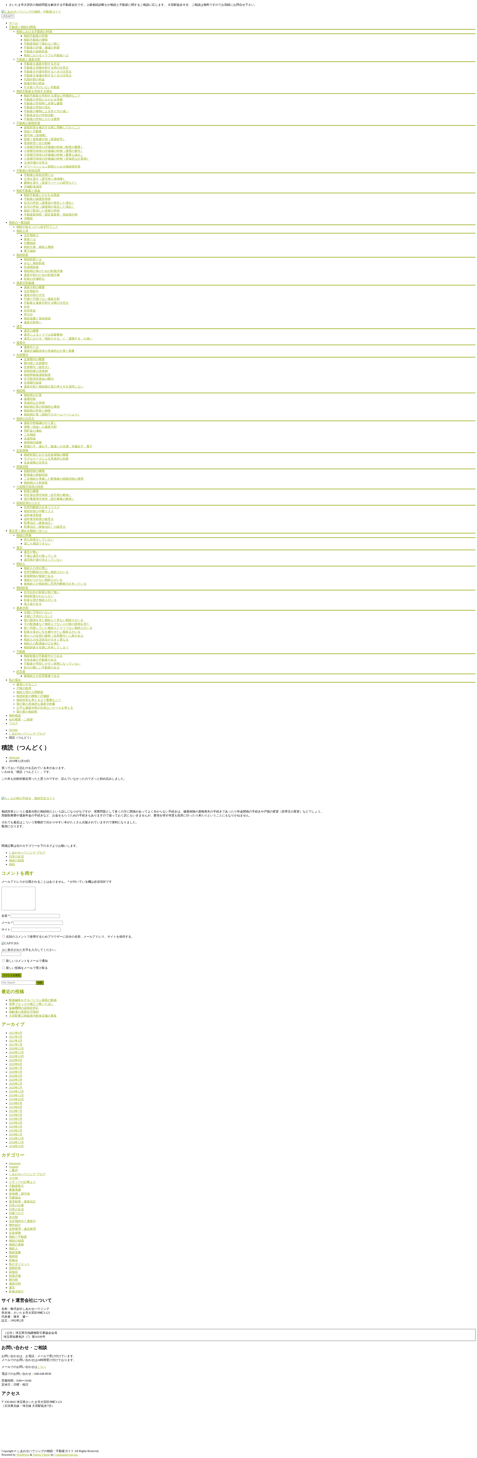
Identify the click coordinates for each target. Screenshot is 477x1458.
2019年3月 (15, 1126)
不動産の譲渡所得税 (37, 199)
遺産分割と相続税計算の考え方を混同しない (53, 386)
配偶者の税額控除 (36, 474)
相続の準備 (23, 535)
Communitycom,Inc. (66, 1454)
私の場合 (15, 679)
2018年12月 (16, 1138)
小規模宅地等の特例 (29, 486)
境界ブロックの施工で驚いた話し (31, 1004)
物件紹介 (15, 1225)
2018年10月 (16, 1146)
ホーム (13, 23)
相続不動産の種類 (36, 39)
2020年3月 (15, 1079)
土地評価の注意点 (36, 162)
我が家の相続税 (26, 711)
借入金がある (33, 603)
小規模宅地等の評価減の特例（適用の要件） (53, 150)
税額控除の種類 (34, 471)
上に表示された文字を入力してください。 (29, 949)
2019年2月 (15, 1130)
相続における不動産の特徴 (34, 31)
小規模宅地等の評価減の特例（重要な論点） (53, 154)
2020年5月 (15, 1072)
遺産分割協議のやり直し (40, 422)
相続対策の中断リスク (39, 511)
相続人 (20, 563)
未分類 (13, 1217)
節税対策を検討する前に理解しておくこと (52, 127)
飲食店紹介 (16, 1291)
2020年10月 (16, 1056)
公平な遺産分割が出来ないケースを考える (44, 707)
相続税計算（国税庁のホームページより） (52, 414)
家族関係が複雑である (39, 576)
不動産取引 (16, 1185)
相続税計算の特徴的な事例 (42, 406)
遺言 (19, 326)
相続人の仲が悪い (36, 568)
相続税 (20, 390)
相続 (12, 864)
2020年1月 (15, 1087)
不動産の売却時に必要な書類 (43, 103)
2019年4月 (15, 1122)
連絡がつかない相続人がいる (43, 579)
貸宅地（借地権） (36, 135)
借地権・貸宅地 (19, 1193)
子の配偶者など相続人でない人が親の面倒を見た (56, 624)
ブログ (13, 723)
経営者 (20, 671)
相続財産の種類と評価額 (32, 696)
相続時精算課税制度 (37, 374)
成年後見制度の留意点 (39, 519)
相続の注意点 (25, 418)
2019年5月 (15, 1118)
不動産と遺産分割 (28, 59)
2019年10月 (16, 1099)
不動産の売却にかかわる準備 (43, 99)
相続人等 (22, 230)
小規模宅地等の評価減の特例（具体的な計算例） (56, 158)
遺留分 (20, 342)
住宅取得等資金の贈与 (39, 378)
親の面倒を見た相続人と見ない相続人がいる (53, 620)
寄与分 (28, 314)
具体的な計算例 (34, 402)
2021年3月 (15, 1036)
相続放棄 (15, 1252)
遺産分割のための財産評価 (42, 274)
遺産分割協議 (25, 282)
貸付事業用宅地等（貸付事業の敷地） (49, 498)
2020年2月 (15, 1083)
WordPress (22, 1454)
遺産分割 (22, 607)
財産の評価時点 (34, 278)
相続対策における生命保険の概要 (46, 454)
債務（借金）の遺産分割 (40, 426)
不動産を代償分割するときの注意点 (48, 71)
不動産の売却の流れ (37, 107)
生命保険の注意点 (36, 462)
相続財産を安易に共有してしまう (46, 647)
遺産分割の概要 (34, 287)
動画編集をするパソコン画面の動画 (33, 1000)
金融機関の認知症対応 (24, 1007)
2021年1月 (15, 1044)
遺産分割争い (33, 322)
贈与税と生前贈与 (36, 363)
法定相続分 (31, 291)
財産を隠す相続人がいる (40, 600)
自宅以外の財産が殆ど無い (42, 592)
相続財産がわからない (39, 596)
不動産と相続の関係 (22, 26)
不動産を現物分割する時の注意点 (46, 67)
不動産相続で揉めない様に (42, 43)
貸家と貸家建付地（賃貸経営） (45, 139)
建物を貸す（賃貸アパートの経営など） (51, 182)
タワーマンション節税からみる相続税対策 (52, 166)
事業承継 (15, 1189)
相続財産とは (33, 259)
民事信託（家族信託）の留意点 (45, 526)
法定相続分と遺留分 (22, 1221)
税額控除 (22, 466)
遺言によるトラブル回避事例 (43, 334)
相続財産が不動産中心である (43, 655)
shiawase (14, 757)
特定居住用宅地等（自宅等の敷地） (48, 495)
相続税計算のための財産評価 (43, 271)
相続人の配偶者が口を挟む (42, 643)
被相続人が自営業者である (42, 676)
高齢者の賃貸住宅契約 (24, 1011)
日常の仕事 (16, 1205)
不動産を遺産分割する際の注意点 (46, 302)
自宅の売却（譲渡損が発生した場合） (49, 206)
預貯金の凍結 (33, 430)
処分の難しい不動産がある (42, 667)
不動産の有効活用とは (39, 175)
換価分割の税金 (34, 83)
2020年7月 (15, 1068)
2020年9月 (15, 1060)
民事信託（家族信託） (39, 522)
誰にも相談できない (37, 543)
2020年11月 (16, 1052)
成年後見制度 (33, 515)
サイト (5, 929)
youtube (13, 1166)
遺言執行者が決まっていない (43, 559)
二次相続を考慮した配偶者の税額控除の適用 (53, 478)
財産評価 (15, 1275)
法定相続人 (31, 235)
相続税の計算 (33, 395)
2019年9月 (15, 1103)
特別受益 (30, 310)
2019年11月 (16, 1095)
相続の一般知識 (19, 222)
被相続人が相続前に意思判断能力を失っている (55, 583)
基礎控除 (30, 398)
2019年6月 (15, 1115)
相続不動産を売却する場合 (34, 91)
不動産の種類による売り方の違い (46, 111)
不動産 (20, 651)
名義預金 (30, 438)
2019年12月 (16, 1091)
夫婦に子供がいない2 (38, 616)
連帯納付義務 (33, 442)
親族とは (30, 239)
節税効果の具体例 (36, 371)
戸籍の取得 (23, 688)
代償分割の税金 (34, 79)
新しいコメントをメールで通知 (27, 960)
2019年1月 (15, 1134)
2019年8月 (15, 1107)
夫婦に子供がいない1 (38, 612)
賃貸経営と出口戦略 (37, 143)
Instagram (14, 1163)
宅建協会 (15, 1197)
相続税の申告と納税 (37, 410)
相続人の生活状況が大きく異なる (46, 639)
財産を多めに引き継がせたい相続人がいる (52, 631)
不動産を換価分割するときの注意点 (48, 75)
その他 (13, 1178)
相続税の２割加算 (36, 482)
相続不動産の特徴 (36, 35)
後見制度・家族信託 (22, 1201)
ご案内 (13, 1170)
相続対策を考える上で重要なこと (38, 700)
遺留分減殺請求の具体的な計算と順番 (49, 350)
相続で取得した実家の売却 (42, 210)
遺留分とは (31, 347)
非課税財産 (31, 267)
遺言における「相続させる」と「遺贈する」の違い (58, 338)
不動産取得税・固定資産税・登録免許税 (51, 214)
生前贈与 (22, 354)
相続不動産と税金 (28, 190)
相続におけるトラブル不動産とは (46, 55)
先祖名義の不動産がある (40, 659)
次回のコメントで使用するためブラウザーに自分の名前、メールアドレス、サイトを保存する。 (70, 936)
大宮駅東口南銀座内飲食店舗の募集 (33, 1015)
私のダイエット (19, 1264)
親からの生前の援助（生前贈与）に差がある (53, 635)
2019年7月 (15, 1111)
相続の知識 (16, 860)
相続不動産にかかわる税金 (42, 195)
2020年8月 (15, 1064)
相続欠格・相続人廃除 (39, 247)
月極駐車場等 (33, 186)
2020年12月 (16, 1048)
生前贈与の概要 (34, 359)
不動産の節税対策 (36, 51)
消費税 (28, 218)
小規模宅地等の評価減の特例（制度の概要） (53, 147)
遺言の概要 (31, 330)
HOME (13, 730)
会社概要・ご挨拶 (21, 719)
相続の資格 (16, 1244)
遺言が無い (31, 552)
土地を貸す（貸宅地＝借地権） (45, 178)
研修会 (13, 1260)
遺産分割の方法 (34, 295)
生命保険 (22, 450)
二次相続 (30, 434)
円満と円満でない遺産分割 (42, 298)
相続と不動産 (18, 1236)
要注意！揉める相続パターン (28, 530)
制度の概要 (31, 491)
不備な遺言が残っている (40, 555)
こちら (41, 1366)
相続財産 (22, 254)
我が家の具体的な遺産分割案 (35, 703)
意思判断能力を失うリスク (42, 507)
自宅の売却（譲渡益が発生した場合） (49, 202)
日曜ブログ (16, 1213)
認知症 (13, 1271)
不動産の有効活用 (28, 170)
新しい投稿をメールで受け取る (27, 967)
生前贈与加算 (33, 382)
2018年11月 (16, 1142)
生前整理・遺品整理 (22, 1228)
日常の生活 (16, 856)
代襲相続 (30, 243)
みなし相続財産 (34, 263)
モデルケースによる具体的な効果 (46, 458)
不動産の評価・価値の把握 (42, 47)
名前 (5, 915)
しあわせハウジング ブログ (27, 733)
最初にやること (26, 684)
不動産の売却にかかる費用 (42, 119)
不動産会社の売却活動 (39, 115)
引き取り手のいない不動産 (42, 87)
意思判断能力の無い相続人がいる (46, 572)
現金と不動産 (33, 131)
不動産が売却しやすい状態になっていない (52, 663)
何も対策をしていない (39, 539)
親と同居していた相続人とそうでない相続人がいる (58, 627)
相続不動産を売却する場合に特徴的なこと (52, 95)
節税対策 (15, 1268)
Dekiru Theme (41, 1454)
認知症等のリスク (28, 502)
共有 (27, 306)
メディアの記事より (22, 1182)
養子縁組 (30, 250)
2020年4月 (15, 1075)
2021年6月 (15, 1032)
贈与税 (13, 1279)
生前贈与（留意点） (37, 367)
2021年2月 (15, 1040)
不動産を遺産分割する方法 (42, 63)
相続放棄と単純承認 (37, 318)
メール (7, 922)
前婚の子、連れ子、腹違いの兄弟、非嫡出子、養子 (58, 446)
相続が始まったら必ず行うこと (37, 226)
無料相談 (15, 715)
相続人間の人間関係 (29, 692)
